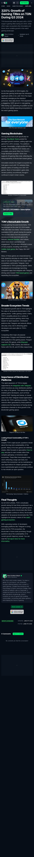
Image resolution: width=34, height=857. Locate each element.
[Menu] (2, 3)
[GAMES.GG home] (6, 3)
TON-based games (22, 273)
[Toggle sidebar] (31, 2)
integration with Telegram (22, 385)
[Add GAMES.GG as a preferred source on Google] (7, 40)
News (8, 6)
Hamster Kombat (17, 6)
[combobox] (14, 2)
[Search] (17, 2)
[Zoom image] (17, 121)
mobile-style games (8, 249)
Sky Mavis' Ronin (13, 139)
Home (3, 6)
